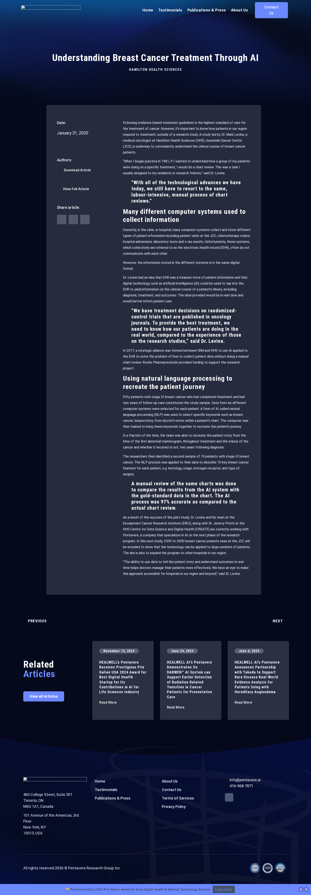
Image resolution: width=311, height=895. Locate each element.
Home (147, 10)
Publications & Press (206, 10)
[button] (61, 219)
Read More (108, 702)
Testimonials (170, 10)
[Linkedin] (229, 797)
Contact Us (171, 789)
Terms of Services (178, 798)
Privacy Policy (174, 806)
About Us (239, 10)
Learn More (223, 889)
